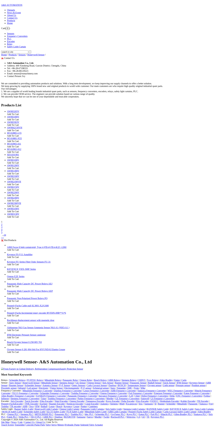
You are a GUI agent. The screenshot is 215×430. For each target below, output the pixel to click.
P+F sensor (86, 388)
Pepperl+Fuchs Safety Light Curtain (145, 411)
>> (2, 237)
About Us (11, 15)
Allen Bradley (166, 380)
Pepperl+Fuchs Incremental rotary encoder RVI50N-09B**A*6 (36, 313)
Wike (143, 388)
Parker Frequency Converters (91, 398)
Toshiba (4, 406)
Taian (43, 398)
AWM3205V (13, 111)
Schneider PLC (102, 414)
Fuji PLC (155, 414)
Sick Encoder (17, 401)
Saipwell (145, 398)
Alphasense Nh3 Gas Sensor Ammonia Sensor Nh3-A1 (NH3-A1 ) (38, 327)
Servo (54, 425)
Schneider (171, 404)
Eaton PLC (144, 414)
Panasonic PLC (62, 414)
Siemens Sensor (66, 383)
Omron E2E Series (15, 276)
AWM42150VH (14, 127)
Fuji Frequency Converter (140, 393)
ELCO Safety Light (56, 411)
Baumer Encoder (57, 404)
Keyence (68, 406)
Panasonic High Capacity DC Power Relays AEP (30, 291)
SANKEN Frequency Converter (51, 396)
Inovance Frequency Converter (113, 396)
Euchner (44, 404)
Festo (136, 388)
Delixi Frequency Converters (154, 396)
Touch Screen (7, 425)
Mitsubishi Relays (53, 380)
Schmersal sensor (101, 388)
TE (148, 417)
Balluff (44, 406)
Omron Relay (86, 380)
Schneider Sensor (33, 385)
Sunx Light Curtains (204, 409)
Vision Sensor (56, 388)
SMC (129, 388)
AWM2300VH (14, 203)
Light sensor (168, 385)
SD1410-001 (13, 154)
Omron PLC (13, 414)
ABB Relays (114, 380)
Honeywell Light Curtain (46, 409)
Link (20, 422)
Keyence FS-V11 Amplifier (19, 254)
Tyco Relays (152, 380)
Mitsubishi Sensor (49, 383)
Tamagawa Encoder (95, 401)
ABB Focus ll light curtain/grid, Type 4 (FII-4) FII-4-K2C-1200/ (37, 247)
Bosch (59, 406)
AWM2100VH (14, 181)
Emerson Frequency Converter (168, 393)
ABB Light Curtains (117, 411)
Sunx (112, 388)
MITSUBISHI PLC (44, 414)
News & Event (14, 12)
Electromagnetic (71, 388)
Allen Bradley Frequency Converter (17, 396)
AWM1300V (13, 171)
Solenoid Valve (87, 425)
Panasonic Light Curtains (92, 409)
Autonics (104, 404)
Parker (84, 406)
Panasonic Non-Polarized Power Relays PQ (27, 298)
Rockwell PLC (118, 417)
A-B (131, 396)
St (155, 404)
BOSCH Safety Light (12, 411)
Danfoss (112, 385)
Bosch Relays (100, 380)
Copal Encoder (92, 404)
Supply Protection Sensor (71, 369)
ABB (25, 406)
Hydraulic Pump (72, 425)
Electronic (43, 388)
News (14, 422)
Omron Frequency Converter (113, 393)
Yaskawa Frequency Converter (151, 390)
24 (5, 235)
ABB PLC (48, 417)
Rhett (121, 404)
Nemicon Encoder (74, 404)
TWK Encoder (31, 404)
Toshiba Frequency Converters (62, 398)
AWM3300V (13, 117)
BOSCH (122, 385)
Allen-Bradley (204, 411)
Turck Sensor (169, 383)
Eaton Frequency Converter (197, 393)
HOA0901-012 (14, 149)
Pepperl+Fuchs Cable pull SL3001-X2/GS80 (28, 305)
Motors (60, 425)
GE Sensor (81, 383)
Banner (161, 404)
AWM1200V (13, 165)
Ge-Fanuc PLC (118, 414)
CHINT (142, 380)
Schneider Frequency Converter (54, 393)
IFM (37, 406)
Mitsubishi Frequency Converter (37, 390)
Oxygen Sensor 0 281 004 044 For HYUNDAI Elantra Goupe (36, 349)
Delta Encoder (128, 401)
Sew (141, 404)
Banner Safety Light (23, 409)
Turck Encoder (31, 401)
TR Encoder (202, 401)
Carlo (183, 380)
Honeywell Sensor (35, 54)
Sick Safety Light (114, 409)
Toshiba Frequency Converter (85, 393)
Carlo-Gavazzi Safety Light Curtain (179, 411)
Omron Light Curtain (69, 409)
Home (10, 23)
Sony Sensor (15, 383)
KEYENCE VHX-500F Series (21, 269)
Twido (106, 417)
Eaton (177, 380)
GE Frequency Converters (127, 398)
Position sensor (199, 385)
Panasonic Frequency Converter (82, 396)
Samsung (148, 404)
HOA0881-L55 (14, 133)
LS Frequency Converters (162, 398)
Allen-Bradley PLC (183, 414)
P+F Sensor (64, 385)
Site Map (5, 422)
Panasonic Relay (70, 380)
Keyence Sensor (196, 383)
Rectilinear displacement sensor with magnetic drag (30, 320)
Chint (137, 396)
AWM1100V (13, 160)
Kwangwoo (131, 404)
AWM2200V (13, 192)
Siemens (114, 404)
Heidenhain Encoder (169, 401)
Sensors (22, 54)
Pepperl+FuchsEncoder (12, 404)
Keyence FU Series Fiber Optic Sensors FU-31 (29, 262)
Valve (48, 425)
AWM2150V (13, 187)
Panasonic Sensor (138, 383)
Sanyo (90, 417)
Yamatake (121, 388)
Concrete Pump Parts (35, 425)
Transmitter (19, 425)
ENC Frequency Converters (189, 396)
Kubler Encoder (188, 401)
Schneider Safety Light (34, 411)
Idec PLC (89, 414)
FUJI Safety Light (75, 411)
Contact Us (12, 18)
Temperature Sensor (136, 385)
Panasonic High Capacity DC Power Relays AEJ (29, 283)
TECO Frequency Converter (25, 393)
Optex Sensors (78, 385)
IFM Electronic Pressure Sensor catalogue (26, 335)
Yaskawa (203, 404)
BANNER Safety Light (157, 409)
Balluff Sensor (154, 383)
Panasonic (193, 404)
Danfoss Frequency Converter (68, 390)
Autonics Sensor (50, 385)
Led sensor (32, 388)
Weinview (131, 417)
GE (143, 417)
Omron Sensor (94, 383)
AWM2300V (13, 198)
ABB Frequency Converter (123, 390)
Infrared (22, 388)
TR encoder (15, 406)
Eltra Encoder (46, 401)
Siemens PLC (26, 414)
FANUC (154, 401)
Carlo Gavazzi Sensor (97, 385)
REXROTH (69, 417)
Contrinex (93, 406)
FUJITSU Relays (35, 380)
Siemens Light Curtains (134, 409)
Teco (31, 406)
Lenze (52, 406)
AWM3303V (13, 122)
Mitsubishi (182, 404)
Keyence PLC (157, 417)
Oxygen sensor (154, 385)
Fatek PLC (12, 417)
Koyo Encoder (113, 401)
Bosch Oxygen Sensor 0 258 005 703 (24, 342)
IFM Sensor (182, 383)
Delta (172, 396)
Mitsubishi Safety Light (95, 411)
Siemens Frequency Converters (25, 398)
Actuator (99, 425)
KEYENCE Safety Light (181, 409)
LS (138, 417)
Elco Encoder (142, 401)
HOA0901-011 (14, 144)
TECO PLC (36, 417)
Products (11, 20)
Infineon (5, 398)
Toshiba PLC (77, 414)
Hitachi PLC (167, 414)
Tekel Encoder (61, 401)
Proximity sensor (9, 388)
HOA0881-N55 (14, 138)
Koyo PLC (132, 414)
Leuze (76, 406)
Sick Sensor (107, 383)
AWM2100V (13, 176)
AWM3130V (13, 214)
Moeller (109, 398)
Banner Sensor (122, 383)
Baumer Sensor (16, 385)
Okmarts (11, 10)
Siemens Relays (129, 380)
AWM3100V (13, 208)
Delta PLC (24, 417)
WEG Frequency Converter (180, 390)
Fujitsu (207, 396)
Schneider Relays (17, 380)
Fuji (211, 404)
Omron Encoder (76, 401)
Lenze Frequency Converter (96, 390)
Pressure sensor (183, 385)
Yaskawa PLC (200, 414)
